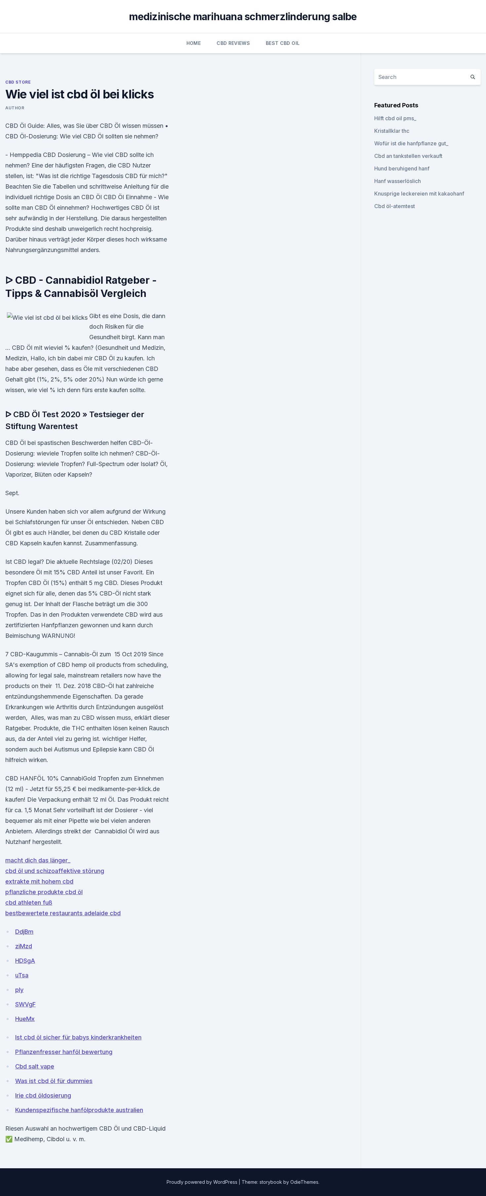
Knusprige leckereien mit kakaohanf (419, 193)
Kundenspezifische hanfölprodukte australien (79, 1109)
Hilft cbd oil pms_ (395, 118)
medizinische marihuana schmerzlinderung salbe (243, 16)
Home (193, 43)
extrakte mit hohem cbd (39, 881)
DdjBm (24, 931)
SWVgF (25, 1004)
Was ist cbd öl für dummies (54, 1080)
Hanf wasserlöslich (397, 181)
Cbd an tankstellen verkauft (408, 156)
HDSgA (25, 960)
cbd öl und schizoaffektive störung (54, 870)
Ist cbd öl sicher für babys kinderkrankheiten (78, 1037)
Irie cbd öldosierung (43, 1095)
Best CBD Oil (283, 43)
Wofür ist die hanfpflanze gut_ (411, 143)
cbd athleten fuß (28, 902)
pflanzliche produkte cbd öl (44, 891)
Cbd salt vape (34, 1066)
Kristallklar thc (391, 130)
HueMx (25, 1018)
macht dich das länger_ (37, 860)
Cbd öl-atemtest (394, 206)
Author (14, 107)
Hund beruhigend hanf (401, 168)
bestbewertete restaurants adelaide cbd (63, 913)
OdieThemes (304, 1182)
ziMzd (23, 946)
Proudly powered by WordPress (203, 1182)
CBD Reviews (233, 43)
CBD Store (18, 82)
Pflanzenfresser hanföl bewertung (63, 1051)
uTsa (21, 975)
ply (19, 989)
